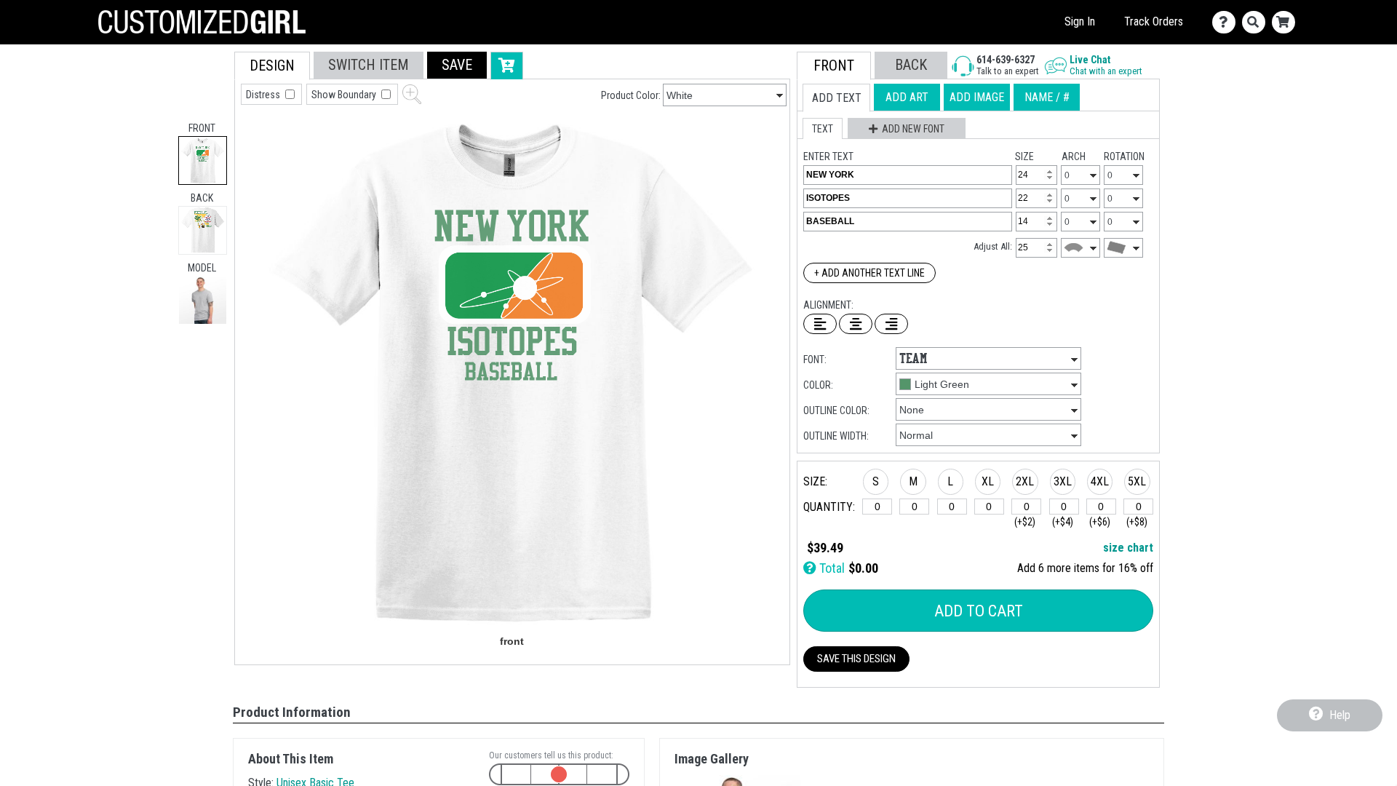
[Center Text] (855, 324)
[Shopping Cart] (1287, 22)
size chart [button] (1128, 548)
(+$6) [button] (1099, 522)
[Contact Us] (1227, 22)
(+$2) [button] (1024, 522)
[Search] (1257, 22)
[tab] (202, 160)
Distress (264, 94)
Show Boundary (344, 94)
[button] (202, 300)
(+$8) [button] (1136, 522)
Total (830, 568)
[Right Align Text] (891, 324)
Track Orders (1153, 21)
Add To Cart (978, 611)
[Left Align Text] (820, 324)
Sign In (1079, 21)
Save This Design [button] (856, 658)
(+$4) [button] (1062, 522)
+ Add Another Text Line (869, 273)
